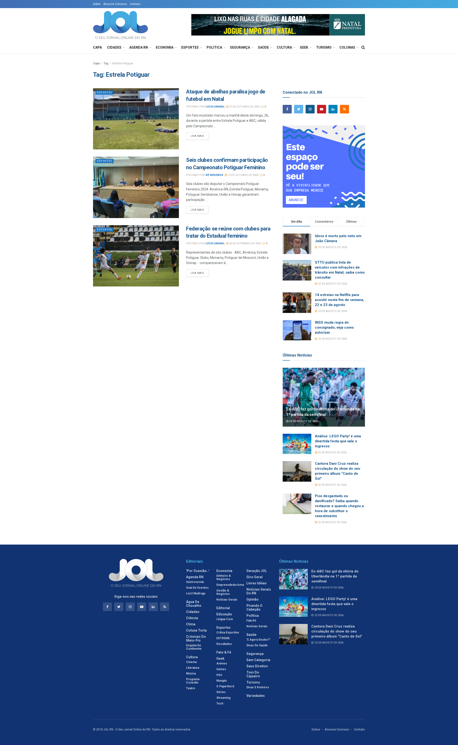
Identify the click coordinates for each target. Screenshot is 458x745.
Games (221, 669)
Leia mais (197, 136)
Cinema (191, 662)
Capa (97, 47)
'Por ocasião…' (197, 571)
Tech (219, 703)
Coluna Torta (196, 630)
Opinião (252, 599)
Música (191, 673)
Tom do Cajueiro (253, 674)
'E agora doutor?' (258, 639)
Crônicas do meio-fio (196, 638)
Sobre (96, 4)
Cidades (114, 47)
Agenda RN (138, 47)
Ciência (192, 618)
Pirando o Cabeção (254, 607)
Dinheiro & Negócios (223, 577)
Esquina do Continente (194, 647)
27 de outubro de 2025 (244, 106)
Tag (106, 63)
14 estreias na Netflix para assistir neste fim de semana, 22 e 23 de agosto (339, 300)
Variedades (255, 696)
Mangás (221, 680)
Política (214, 47)
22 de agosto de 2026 (332, 452)
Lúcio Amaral (215, 106)
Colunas (347, 47)
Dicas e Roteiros (257, 687)
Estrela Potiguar (122, 63)
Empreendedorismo (230, 585)
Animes (221, 663)
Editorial (223, 608)
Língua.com (224, 619)
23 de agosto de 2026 (303, 421)
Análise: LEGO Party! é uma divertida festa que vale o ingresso (338, 441)
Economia (164, 47)
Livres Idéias (256, 583)
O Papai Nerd (225, 686)
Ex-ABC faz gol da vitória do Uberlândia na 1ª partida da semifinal (335, 576)
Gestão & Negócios (223, 592)
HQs (219, 675)
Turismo (324, 47)
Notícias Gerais (226, 599)
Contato (135, 4)
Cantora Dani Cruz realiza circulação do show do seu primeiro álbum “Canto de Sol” (336, 631)
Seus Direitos (257, 666)
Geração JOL (256, 571)
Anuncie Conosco (115, 4)
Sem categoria (258, 660)
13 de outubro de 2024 (242, 175)
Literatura (192, 667)
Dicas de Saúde (257, 645)
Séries (221, 692)
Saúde (263, 47)
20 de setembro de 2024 (244, 243)
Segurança (240, 47)
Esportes (190, 47)
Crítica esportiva (227, 632)
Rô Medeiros (214, 175)
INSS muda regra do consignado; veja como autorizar (334, 327)
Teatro (190, 688)
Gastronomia (195, 582)
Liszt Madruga (195, 593)
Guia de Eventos (197, 587)
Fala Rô (251, 620)
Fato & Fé (223, 652)
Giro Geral (254, 577)
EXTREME (223, 638)
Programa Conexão (192, 681)
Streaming (223, 697)
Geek (304, 47)
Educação (224, 614)
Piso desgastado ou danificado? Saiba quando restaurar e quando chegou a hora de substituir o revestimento (339, 506)
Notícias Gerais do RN (258, 591)
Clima (190, 624)
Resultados (224, 644)
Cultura (284, 47)
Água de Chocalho (193, 603)
